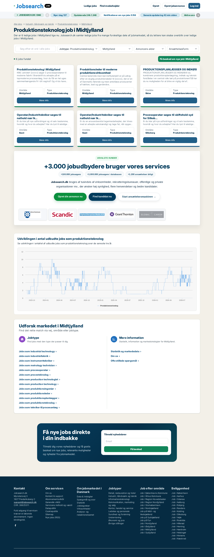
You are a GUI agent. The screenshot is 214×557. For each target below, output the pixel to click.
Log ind (194, 5)
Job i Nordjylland (148, 523)
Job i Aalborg (178, 502)
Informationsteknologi (119, 499)
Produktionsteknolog (68, 24)
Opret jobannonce (174, 5)
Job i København (179, 493)
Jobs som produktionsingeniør (36, 388)
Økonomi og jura (116, 520)
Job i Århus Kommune (150, 496)
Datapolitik (50, 508)
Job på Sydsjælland (150, 517)
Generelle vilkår (52, 502)
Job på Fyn (145, 520)
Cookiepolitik (51, 511)
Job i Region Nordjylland (152, 502)
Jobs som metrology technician (37, 365)
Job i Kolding (177, 511)
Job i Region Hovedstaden (153, 499)
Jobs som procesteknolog (34, 374)
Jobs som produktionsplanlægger (38, 398)
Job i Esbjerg (177, 505)
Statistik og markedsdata (125, 351)
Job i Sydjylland (148, 532)
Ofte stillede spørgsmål (124, 360)
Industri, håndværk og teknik (40, 24)
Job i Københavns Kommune (154, 493)
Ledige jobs (90, 5)
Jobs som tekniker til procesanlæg (38, 407)
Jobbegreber (83, 505)
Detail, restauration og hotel (122, 493)
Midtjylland (87, 24)
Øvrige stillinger (116, 523)
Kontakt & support (54, 496)
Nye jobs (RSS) (52, 517)
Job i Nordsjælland (149, 508)
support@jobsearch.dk (25, 502)
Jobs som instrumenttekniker (35, 360)
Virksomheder (83, 508)
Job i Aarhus (177, 496)
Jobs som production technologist (38, 379)
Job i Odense (177, 499)
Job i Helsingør (178, 532)
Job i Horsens (178, 535)
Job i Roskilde (178, 520)
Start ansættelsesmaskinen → (139, 196)
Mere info (44, 100)
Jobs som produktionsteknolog (37, 402)
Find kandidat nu (102, 196)
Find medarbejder (110, 5)
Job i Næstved (178, 538)
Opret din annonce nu (70, 196)
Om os (114, 356)
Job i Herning (178, 526)
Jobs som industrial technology (37, 351)
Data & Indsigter (85, 496)
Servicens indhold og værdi (58, 505)
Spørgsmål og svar (86, 499)
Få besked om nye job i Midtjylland (179, 59)
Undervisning (114, 517)
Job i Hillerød (177, 523)
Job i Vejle (176, 517)
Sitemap (49, 514)
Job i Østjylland (147, 526)
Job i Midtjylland (148, 529)
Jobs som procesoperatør (33, 370)
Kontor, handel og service (120, 508)
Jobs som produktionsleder (34, 393)
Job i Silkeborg (178, 514)
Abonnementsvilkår (54, 499)
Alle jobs (18, 24)
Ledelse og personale (118, 511)
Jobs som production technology (38, 384)
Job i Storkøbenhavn (150, 505)
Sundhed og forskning (119, 514)
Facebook (15, 525)
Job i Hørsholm (178, 529)
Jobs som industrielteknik (33, 356)
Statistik (81, 502)
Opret (156, 5)
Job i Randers (178, 508)
